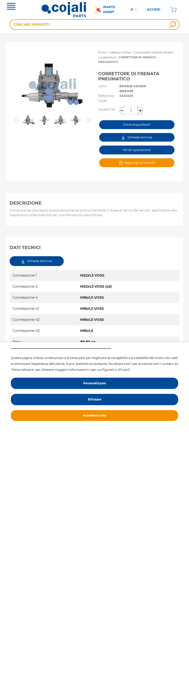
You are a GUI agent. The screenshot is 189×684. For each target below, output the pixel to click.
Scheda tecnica (139, 137)
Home (102, 52)
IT (132, 10)
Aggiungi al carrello (139, 162)
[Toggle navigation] (11, 7)
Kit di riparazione (137, 150)
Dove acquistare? (137, 124)
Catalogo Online (120, 52)
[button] (16, 120)
